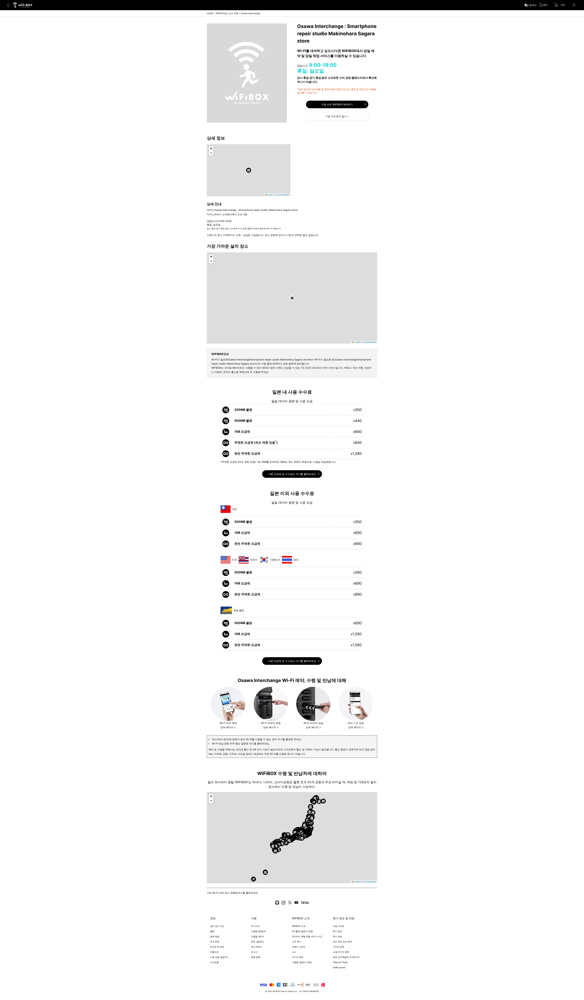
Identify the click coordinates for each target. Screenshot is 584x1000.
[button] (248, 170)
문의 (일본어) (257, 941)
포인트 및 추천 (217, 946)
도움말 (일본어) (258, 931)
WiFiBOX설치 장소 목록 (227, 13)
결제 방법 (214, 936)
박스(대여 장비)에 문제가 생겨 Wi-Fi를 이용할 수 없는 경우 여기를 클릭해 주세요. (257, 739)
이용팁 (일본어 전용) (302, 962)
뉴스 (294, 952)
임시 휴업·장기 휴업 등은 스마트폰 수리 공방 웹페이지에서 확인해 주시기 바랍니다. (244, 228)
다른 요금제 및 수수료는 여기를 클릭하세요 (292, 474)
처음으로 (214, 952)
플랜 (212, 931)
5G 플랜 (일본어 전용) (302, 931)
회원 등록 (255, 957)
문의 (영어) (256, 946)
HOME (210, 13)
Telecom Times (340, 962)
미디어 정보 (297, 957)
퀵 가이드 (255, 926)
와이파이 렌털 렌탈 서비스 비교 (307, 936)
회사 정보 (337, 931)
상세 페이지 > (228, 727)
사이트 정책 (338, 946)
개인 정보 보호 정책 (342, 941)
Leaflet (270, 194)
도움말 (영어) (257, 936)
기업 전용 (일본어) (219, 957)
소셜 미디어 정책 (341, 952)
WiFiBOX (276, 991)
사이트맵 (214, 962)
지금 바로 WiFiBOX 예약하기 (337, 104)
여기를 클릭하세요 (248, 892)
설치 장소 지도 (217, 926)
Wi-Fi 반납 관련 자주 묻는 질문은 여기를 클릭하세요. (241, 743)
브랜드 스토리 (298, 946)
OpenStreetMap (282, 194)
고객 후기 (296, 941)
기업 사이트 (338, 926)
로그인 (254, 952)
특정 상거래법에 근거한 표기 (346, 957)
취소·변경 (214, 941)
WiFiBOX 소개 (298, 926)
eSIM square (339, 967)
